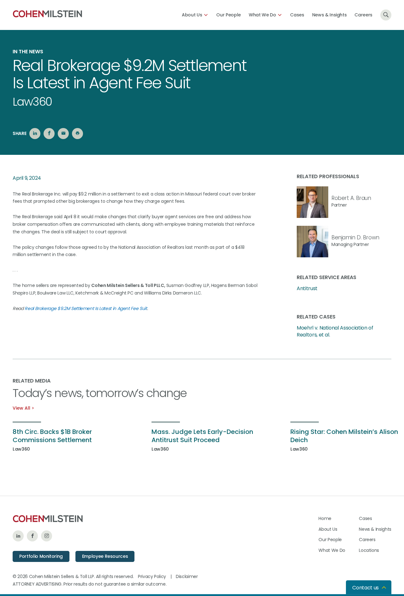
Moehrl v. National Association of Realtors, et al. (335, 331)
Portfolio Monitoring (41, 556)
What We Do (262, 15)
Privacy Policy (152, 576)
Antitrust (307, 288)
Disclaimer (187, 576)
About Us (192, 15)
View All (21, 408)
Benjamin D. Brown (355, 237)
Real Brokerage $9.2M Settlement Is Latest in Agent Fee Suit (86, 308)
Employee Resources (105, 556)
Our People (228, 15)
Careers (363, 15)
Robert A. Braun (351, 198)
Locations (369, 550)
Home (324, 518)
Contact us (365, 587)
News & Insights (329, 15)
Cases (297, 15)
